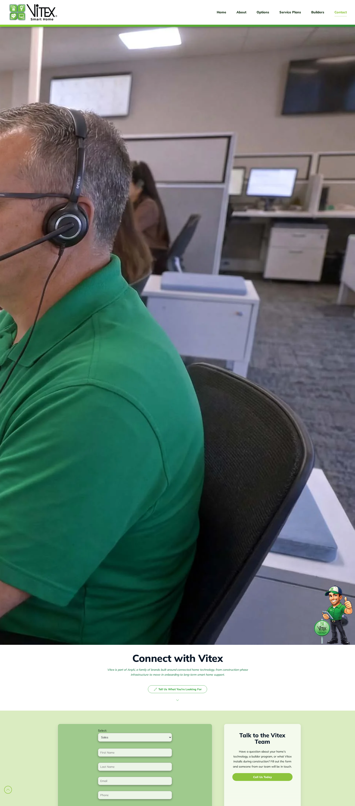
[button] (8, 790)
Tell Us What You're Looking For (180, 689)
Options (263, 12)
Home (221, 12)
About (241, 12)
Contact (340, 12)
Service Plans (290, 12)
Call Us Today (262, 776)
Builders (317, 12)
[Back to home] (33, 12)
